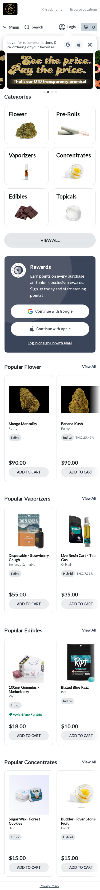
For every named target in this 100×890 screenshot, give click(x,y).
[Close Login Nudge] (90, 44)
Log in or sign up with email (50, 343)
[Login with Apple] (78, 44)
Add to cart (29, 472)
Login (71, 27)
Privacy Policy (49, 886)
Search (37, 27)
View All (50, 240)
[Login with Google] (68, 44)
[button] (50, 44)
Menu (14, 26)
